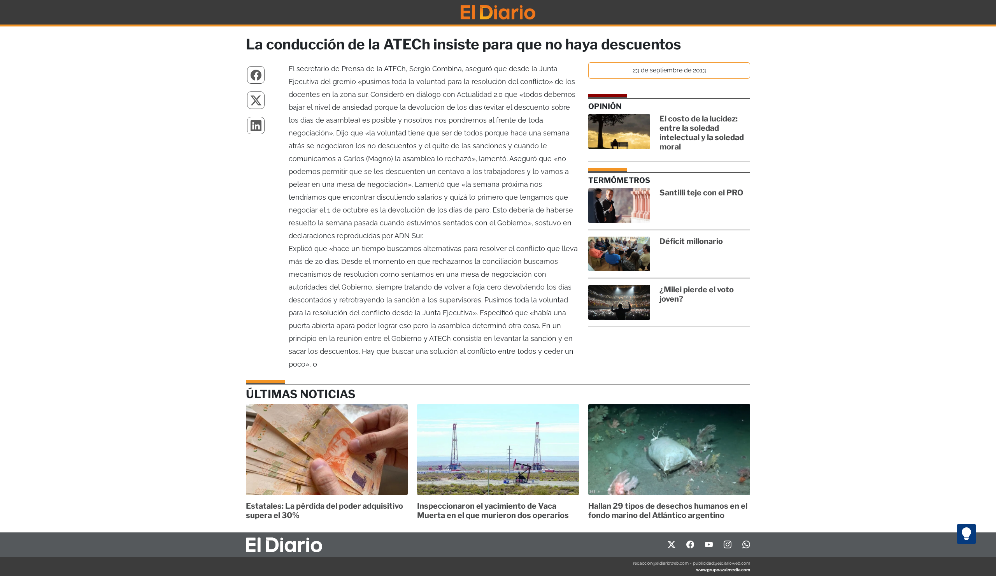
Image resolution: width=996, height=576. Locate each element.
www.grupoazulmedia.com (723, 569)
